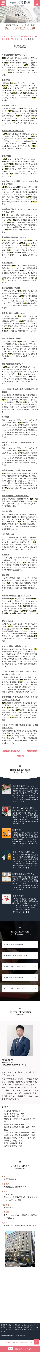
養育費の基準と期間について (13, 313)
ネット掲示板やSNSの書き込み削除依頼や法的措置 (20, 390)
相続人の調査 (7, 511)
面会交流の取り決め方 (11, 288)
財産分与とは (7, 621)
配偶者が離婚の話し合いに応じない (16, 596)
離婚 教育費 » (32, 751)
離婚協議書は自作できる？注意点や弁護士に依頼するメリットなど (20, 698)
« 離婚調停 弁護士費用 (11, 751)
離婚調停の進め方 (9, 105)
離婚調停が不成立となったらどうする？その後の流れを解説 (20, 210)
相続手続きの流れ (9, 534)
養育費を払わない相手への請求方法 (16, 470)
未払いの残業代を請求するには (14, 646)
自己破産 (5, 417)
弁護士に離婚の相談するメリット (15, 55)
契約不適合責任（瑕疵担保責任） (15, 496)
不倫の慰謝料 (7, 263)
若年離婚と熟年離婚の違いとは (14, 237)
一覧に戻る (20, 756)
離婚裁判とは (7, 80)
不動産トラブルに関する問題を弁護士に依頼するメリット (20, 726)
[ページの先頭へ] (36, 1341)
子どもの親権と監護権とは (13, 339)
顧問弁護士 (6, 575)
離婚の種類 (6, 156)
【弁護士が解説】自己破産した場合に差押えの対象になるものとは (20, 673)
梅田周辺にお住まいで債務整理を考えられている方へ (20, 443)
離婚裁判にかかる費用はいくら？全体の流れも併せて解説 (20, 182)
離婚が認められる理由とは (13, 131)
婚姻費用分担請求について (13, 364)
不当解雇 (5, 555)
